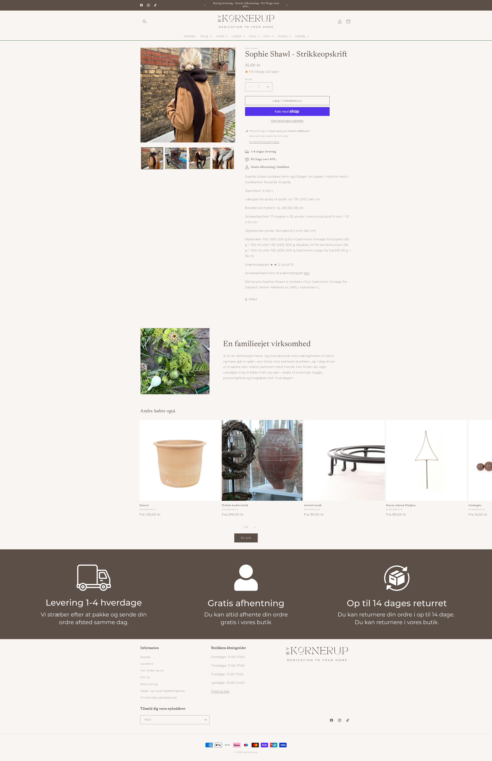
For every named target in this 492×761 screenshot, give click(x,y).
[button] (144, 21)
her (307, 273)
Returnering (149, 684)
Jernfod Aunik (313, 505)
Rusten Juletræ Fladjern (401, 505)
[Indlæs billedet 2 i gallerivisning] (176, 158)
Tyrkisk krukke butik (235, 505)
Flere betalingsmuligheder (287, 120)
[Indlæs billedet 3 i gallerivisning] (199, 158)
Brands (145, 657)
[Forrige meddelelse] (205, 5)
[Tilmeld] (205, 719)
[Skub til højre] (254, 527)
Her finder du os (152, 670)
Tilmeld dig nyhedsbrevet (158, 697)
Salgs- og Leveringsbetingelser (162, 691)
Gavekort (146, 663)
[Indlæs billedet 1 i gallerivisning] (152, 158)
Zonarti (144, 505)
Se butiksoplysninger (264, 142)
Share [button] (253, 299)
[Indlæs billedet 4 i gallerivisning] (223, 158)
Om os (145, 677)
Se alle (246, 538)
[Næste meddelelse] (287, 5)
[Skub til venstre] (237, 527)
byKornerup (251, 752)
